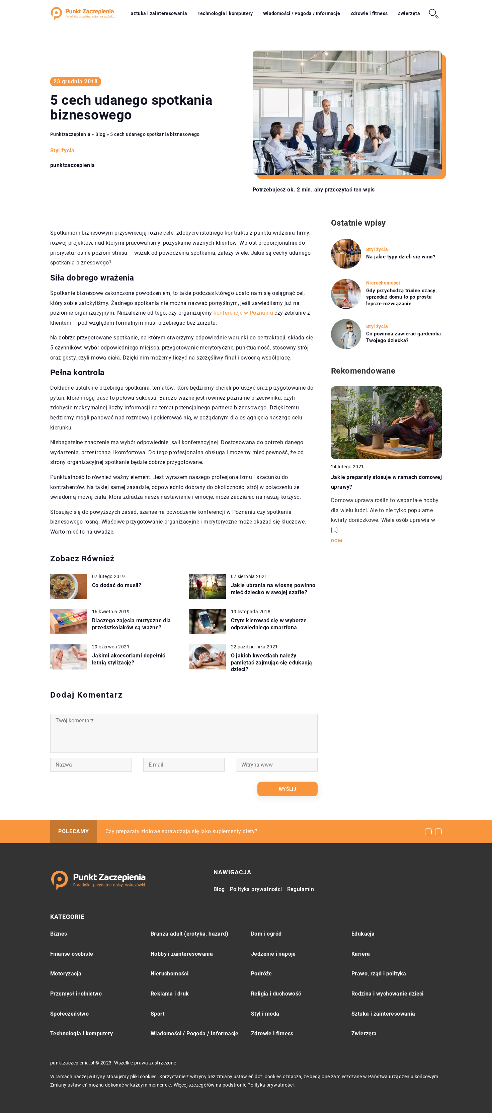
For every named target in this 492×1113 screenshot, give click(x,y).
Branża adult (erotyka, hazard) (189, 934)
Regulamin (300, 889)
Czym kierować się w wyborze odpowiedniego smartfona (269, 624)
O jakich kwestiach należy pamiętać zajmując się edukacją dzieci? (271, 662)
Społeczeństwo (69, 1014)
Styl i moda (265, 1014)
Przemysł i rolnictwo (76, 993)
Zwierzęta (409, 13)
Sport (157, 1014)
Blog (219, 889)
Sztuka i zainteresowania (159, 13)
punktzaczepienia (72, 165)
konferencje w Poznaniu (243, 313)
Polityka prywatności (256, 889)
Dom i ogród (266, 934)
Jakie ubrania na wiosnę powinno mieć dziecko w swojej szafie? (273, 588)
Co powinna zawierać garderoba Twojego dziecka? (403, 337)
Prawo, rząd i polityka (378, 973)
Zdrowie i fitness (369, 13)
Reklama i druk (170, 993)
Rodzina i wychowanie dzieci (387, 993)
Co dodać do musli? (116, 585)
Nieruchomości (169, 973)
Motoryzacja (65, 973)
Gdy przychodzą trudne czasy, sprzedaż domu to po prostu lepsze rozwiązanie (401, 297)
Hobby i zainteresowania (182, 954)
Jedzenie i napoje (273, 954)
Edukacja (363, 934)
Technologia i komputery (225, 13)
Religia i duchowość (276, 993)
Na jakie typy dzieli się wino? (400, 257)
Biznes (58, 934)
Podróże (261, 973)
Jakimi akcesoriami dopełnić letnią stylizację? (128, 659)
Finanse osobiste (71, 954)
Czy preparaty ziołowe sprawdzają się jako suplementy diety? (181, 831)
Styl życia (62, 150)
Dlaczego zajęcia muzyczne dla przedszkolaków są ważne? (131, 624)
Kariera (360, 954)
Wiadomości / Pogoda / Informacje (301, 13)
